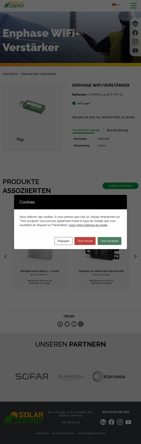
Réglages (63, 241)
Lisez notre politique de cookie (88, 225)
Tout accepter (109, 241)
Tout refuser (85, 241)
